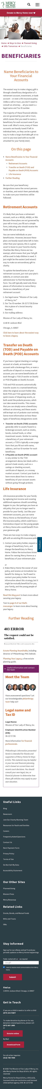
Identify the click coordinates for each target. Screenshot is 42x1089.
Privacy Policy (8, 853)
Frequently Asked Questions (14, 836)
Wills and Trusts (9, 919)
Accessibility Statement (12, 870)
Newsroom (7, 814)
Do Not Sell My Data (11, 865)
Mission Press (8, 894)
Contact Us (7, 842)
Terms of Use (8, 859)
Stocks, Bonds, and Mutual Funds (16, 913)
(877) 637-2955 (9, 1025)
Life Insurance (15, 174)
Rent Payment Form (11, 848)
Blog (5, 808)
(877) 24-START (9, 1013)
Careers (6, 831)
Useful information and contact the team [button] (21, 668)
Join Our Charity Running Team (15, 820)
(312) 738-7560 (9, 1058)
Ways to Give (15, 43)
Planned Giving (30, 43)
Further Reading (12, 178)
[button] (39, 544)
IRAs (5, 924)
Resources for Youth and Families (16, 825)
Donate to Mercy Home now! (20, 12)
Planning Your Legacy (12, 658)
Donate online (13, 1033)
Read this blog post (11, 595)
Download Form (13, 1044)
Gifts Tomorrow (11, 46)
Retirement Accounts (18, 163)
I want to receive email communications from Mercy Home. (22, 968)
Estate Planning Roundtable (15, 650)
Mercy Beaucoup (9, 900)
